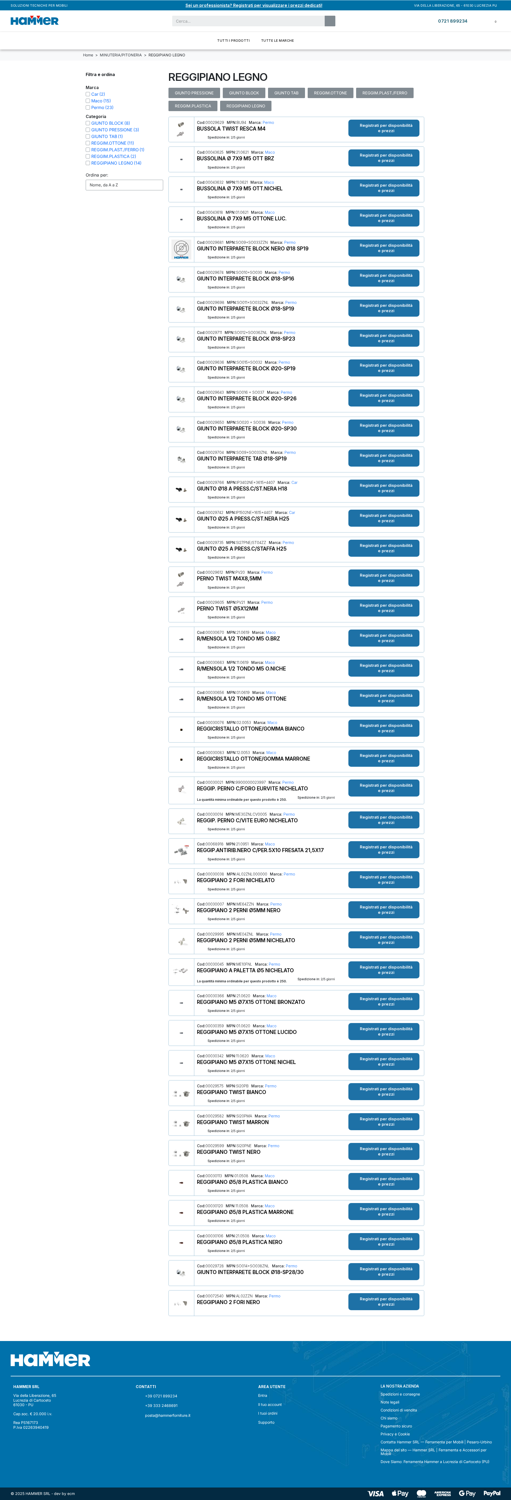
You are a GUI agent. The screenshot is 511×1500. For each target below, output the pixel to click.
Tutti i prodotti (233, 41)
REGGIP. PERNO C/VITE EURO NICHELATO (247, 820)
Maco (269, 152)
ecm (71, 1493)
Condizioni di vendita (399, 1410)
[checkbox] (88, 94)
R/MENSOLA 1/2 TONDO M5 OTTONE (241, 698)
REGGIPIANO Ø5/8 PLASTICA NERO (239, 1242)
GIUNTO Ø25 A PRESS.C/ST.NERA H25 (243, 519)
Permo (268, 122)
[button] (384, 128)
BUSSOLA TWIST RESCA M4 (231, 128)
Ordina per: (97, 175)
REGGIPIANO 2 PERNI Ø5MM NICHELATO (246, 940)
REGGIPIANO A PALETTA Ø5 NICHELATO (245, 970)
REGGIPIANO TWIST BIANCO (231, 1092)
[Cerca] (330, 21)
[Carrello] (492, 21)
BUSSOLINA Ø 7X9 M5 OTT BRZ (235, 158)
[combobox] (245, 21)
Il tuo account (270, 1404)
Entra (262, 1395)
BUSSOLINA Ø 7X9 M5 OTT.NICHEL (240, 188)
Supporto (266, 1422)
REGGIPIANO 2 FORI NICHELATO (236, 880)
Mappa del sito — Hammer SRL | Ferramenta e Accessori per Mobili (434, 1452)
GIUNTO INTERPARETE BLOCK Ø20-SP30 (247, 428)
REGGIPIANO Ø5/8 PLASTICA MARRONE (245, 1212)
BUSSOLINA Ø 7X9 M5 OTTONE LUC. (242, 218)
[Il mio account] (479, 20)
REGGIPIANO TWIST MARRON (233, 1122)
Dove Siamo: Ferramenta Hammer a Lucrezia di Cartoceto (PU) (435, 1462)
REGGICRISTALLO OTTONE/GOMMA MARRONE (253, 759)
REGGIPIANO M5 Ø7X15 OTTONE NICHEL (246, 1062)
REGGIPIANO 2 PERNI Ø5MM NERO (239, 910)
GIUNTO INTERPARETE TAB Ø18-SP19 (242, 458)
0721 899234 (453, 21)
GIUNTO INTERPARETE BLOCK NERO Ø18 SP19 (252, 248)
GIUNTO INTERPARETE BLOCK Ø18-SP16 (245, 278)
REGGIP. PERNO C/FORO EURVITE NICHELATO (252, 788)
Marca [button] (92, 87)
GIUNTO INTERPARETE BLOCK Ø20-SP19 (246, 368)
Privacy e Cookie (395, 1434)
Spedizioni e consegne (400, 1394)
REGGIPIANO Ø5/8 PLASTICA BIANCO (242, 1182)
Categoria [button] (96, 116)
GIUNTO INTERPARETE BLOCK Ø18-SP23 (246, 339)
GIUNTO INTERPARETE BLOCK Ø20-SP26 (246, 398)
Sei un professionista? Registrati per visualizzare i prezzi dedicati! (254, 5)
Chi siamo (389, 1418)
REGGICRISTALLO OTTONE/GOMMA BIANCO (250, 729)
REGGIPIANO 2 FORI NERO (228, 1302)
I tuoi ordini (267, 1413)
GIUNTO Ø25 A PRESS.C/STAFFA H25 (242, 549)
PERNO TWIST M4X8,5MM (229, 578)
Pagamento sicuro (396, 1426)
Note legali (390, 1402)
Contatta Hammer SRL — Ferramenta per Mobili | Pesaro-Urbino (436, 1442)
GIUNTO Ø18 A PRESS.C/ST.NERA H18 (242, 488)
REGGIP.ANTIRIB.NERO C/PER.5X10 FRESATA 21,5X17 (260, 850)
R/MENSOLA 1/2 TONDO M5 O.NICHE (241, 668)
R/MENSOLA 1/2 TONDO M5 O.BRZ (238, 638)
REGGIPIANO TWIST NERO (229, 1152)
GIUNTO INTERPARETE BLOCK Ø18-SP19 (245, 308)
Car (294, 482)
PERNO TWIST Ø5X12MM (227, 608)
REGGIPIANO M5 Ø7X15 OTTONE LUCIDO (247, 1032)
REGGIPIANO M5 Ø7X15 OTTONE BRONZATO (251, 1002)
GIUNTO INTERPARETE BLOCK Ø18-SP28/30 (250, 1272)
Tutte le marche (277, 41)
